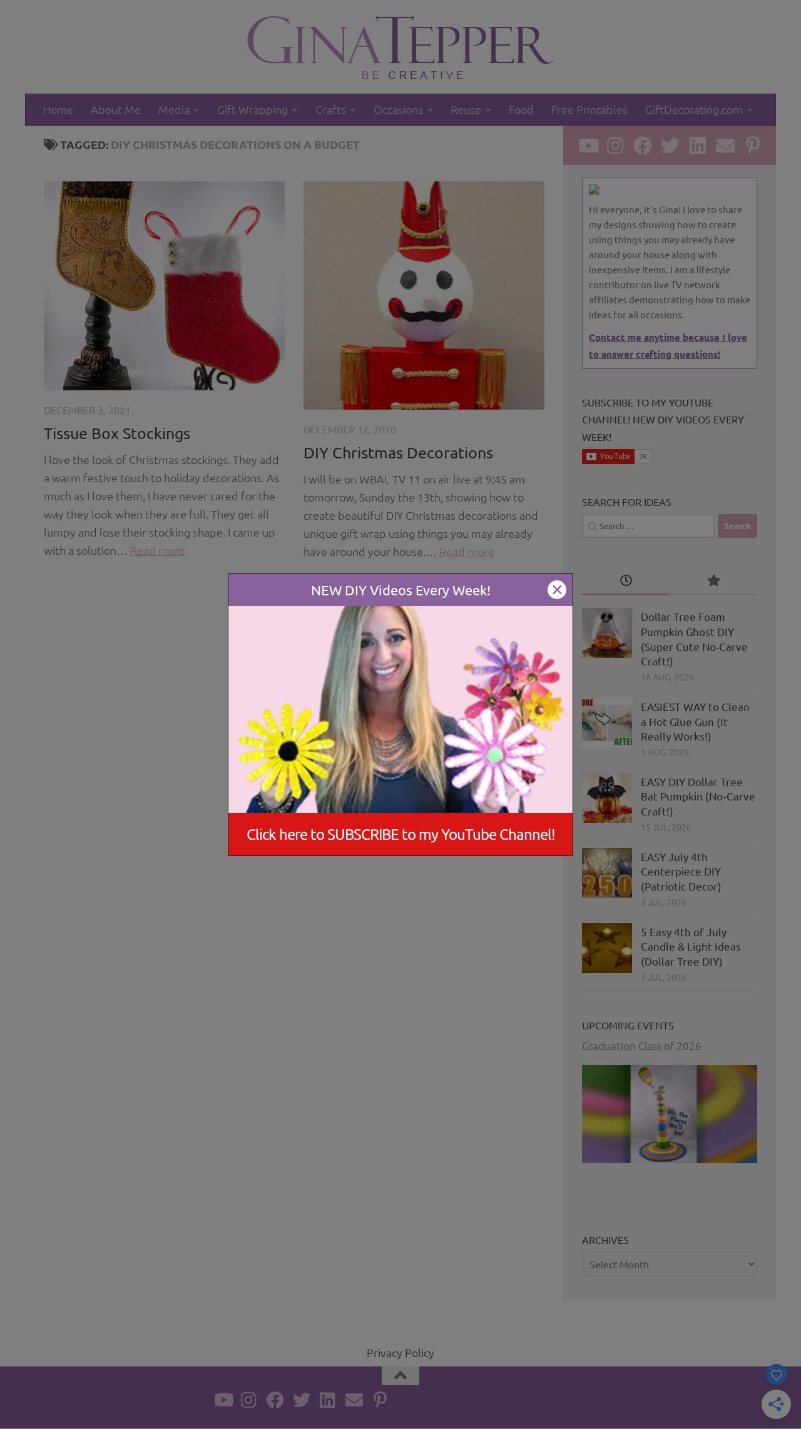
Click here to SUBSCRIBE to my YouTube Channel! (401, 834)
